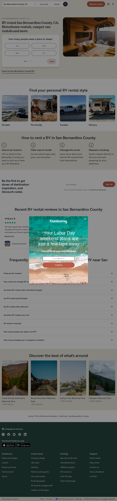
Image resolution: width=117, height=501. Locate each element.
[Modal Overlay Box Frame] (58, 250)
